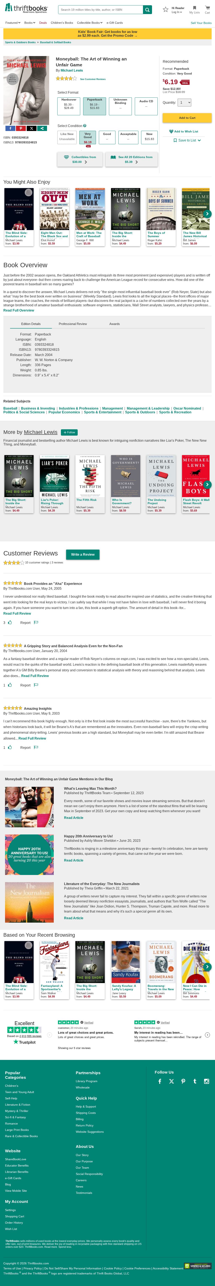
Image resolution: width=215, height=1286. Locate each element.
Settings (10, 1210)
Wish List (11, 1229)
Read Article (73, 818)
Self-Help (11, 1098)
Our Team (82, 1167)
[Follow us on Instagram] (207, 1081)
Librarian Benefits (16, 1171)
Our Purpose (84, 1161)
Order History (14, 1222)
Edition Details (31, 324)
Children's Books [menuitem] (62, 22)
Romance (11, 1123)
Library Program (86, 1081)
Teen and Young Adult (19, 1092)
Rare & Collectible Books (21, 1136)
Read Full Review (17, 613)
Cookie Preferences (137, 1268)
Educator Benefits (17, 1165)
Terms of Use (12, 1268)
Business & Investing (38, 408)
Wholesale (83, 1087)
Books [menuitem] (28, 22)
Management (112, 408)
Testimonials (84, 1192)
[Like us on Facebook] (160, 1081)
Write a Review (82, 554)
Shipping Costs (86, 1112)
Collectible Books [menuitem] (88, 22)
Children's (11, 1085)
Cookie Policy (113, 1268)
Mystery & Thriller (16, 1111)
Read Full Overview (18, 310)
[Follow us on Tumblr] (195, 1081)
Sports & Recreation (175, 412)
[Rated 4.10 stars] (66, 79)
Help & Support (86, 1106)
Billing (80, 1119)
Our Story (82, 1155)
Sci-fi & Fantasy (15, 1117)
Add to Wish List (186, 131)
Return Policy (84, 1125)
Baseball (10, 408)
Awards (114, 324)
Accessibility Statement (168, 1268)
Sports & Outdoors (140, 412)
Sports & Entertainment (102, 412)
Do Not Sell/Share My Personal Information (72, 1268)
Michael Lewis (72, 70)
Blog (8, 1184)
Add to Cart (187, 117)
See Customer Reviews (93, 79)
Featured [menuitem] (11, 22)
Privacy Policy (33, 1268)
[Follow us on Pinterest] (183, 1081)
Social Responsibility (89, 1174)
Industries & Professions (78, 408)
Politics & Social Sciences (24, 412)
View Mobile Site (16, 1190)
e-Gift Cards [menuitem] (115, 22)
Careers (81, 1180)
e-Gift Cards (13, 1178)
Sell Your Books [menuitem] (201, 23)
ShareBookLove (15, 1159)
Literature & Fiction (17, 1104)
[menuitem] (178, 9)
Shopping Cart (14, 1216)
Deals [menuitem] (43, 22)
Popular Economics (64, 412)
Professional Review (73, 324)
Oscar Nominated (187, 408)
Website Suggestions (90, 1131)
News (79, 1186)
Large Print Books (17, 1129)
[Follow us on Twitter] (171, 1081)
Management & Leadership (148, 408)
